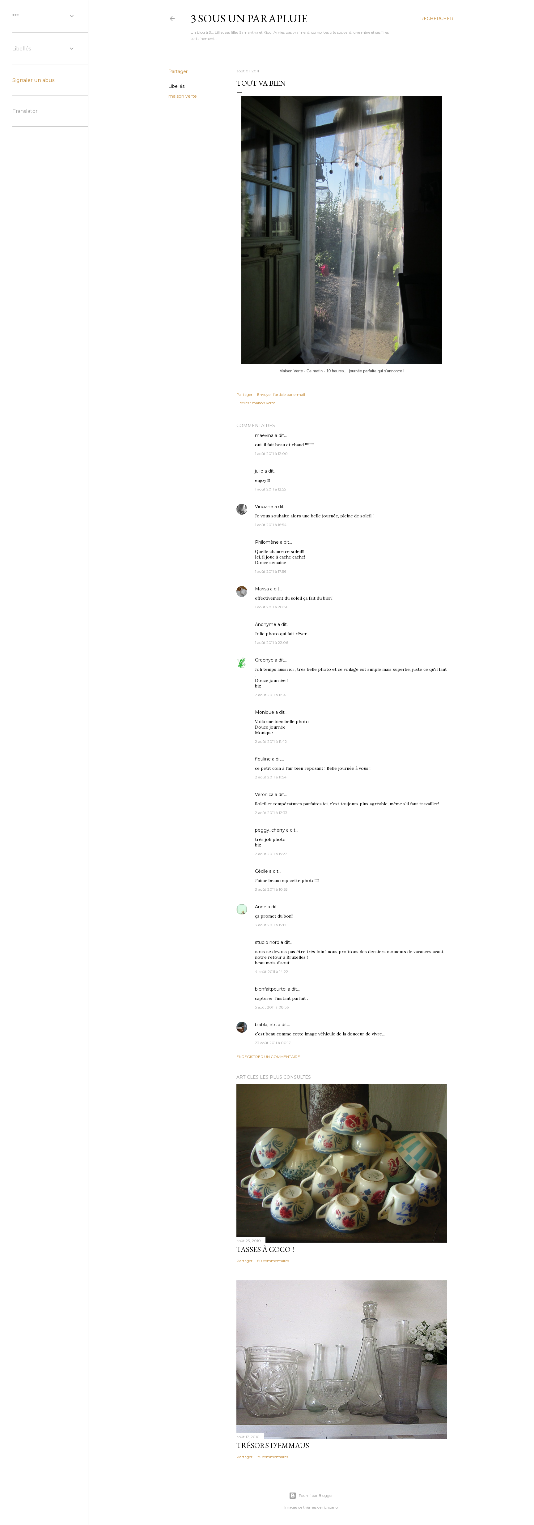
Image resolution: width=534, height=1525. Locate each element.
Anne (260, 907)
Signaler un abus (33, 80)
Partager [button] (178, 71)
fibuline (263, 759)
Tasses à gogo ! (265, 1249)
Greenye (264, 660)
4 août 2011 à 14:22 (271, 971)
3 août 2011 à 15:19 (270, 925)
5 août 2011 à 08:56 (272, 1007)
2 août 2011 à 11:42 (271, 741)
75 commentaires (272, 1456)
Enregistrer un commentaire (268, 1056)
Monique (264, 712)
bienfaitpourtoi (270, 989)
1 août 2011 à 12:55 (270, 489)
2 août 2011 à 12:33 (271, 812)
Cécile (261, 871)
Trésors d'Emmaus (272, 1445)
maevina (264, 435)
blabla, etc (266, 1024)
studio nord (267, 942)
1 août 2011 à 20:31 (271, 607)
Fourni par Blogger (316, 1495)
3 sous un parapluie (249, 18)
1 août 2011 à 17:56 (270, 571)
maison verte (182, 96)
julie (259, 471)
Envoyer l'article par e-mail (281, 394)
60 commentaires (273, 1260)
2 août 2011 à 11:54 (270, 777)
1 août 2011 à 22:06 (271, 642)
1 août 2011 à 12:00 (271, 453)
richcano (330, 1507)
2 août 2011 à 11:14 (270, 694)
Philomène (267, 542)
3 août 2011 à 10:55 (271, 889)
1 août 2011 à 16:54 (270, 524)
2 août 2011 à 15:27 (271, 853)
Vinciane (264, 506)
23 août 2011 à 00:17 (273, 1042)
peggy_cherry (270, 830)
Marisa (262, 589)
